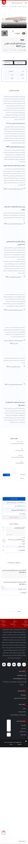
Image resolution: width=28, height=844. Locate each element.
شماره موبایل (20, 455)
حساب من (23, 728)
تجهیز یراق (25, 6)
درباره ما (24, 708)
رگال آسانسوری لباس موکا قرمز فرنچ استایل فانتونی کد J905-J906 (14, 583)
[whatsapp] (13, 502)
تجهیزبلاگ (23, 695)
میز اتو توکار (5, 50)
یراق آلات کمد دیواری (12, 6)
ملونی (12, 78)
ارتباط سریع (23, 735)
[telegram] (12, 502)
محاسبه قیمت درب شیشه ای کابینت (18, 715)
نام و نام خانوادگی (19, 441)
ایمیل (22, 448)
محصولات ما (20, 6)
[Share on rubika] (10, 502)
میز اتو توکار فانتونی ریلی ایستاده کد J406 (16, 541)
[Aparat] (14, 664)
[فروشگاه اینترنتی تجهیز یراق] (3, 2)
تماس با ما (23, 725)
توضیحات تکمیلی (7, 62)
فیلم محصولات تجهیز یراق (20, 698)
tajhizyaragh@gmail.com (18, 678)
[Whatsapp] (9, 664)
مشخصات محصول (20, 62)
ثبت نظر (7, 475)
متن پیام (21, 461)
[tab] (19, 62)
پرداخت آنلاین (22, 731)
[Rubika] (4, 664)
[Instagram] (19, 664)
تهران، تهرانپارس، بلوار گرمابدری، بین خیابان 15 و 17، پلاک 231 (13, 683)
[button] (4, 19)
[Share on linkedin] (15, 502)
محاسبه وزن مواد (22, 712)
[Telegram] (24, 664)
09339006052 (20, 675)
